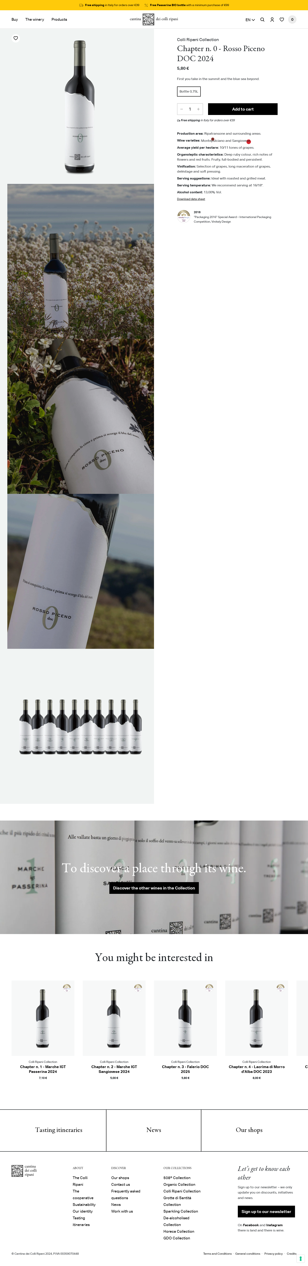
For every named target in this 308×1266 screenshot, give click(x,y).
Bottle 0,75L (189, 91)
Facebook (251, 1225)
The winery (34, 19)
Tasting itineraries (58, 1130)
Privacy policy (273, 1253)
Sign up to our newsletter (266, 1211)
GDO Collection (176, 1238)
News (153, 1130)
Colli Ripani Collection (182, 1191)
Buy (15, 19)
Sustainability (84, 1204)
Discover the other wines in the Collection (154, 887)
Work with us (122, 1211)
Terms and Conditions (217, 1253)
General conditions (247, 1253)
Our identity (83, 1211)
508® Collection (176, 1178)
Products (59, 19)
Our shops (249, 1130)
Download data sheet (191, 198)
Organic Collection (179, 1184)
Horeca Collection (178, 1231)
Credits (291, 1253)
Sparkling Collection (180, 1211)
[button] (250, 20)
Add (43, 1084)
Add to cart (243, 109)
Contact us (120, 1184)
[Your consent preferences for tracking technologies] (301, 1259)
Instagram (274, 1225)
